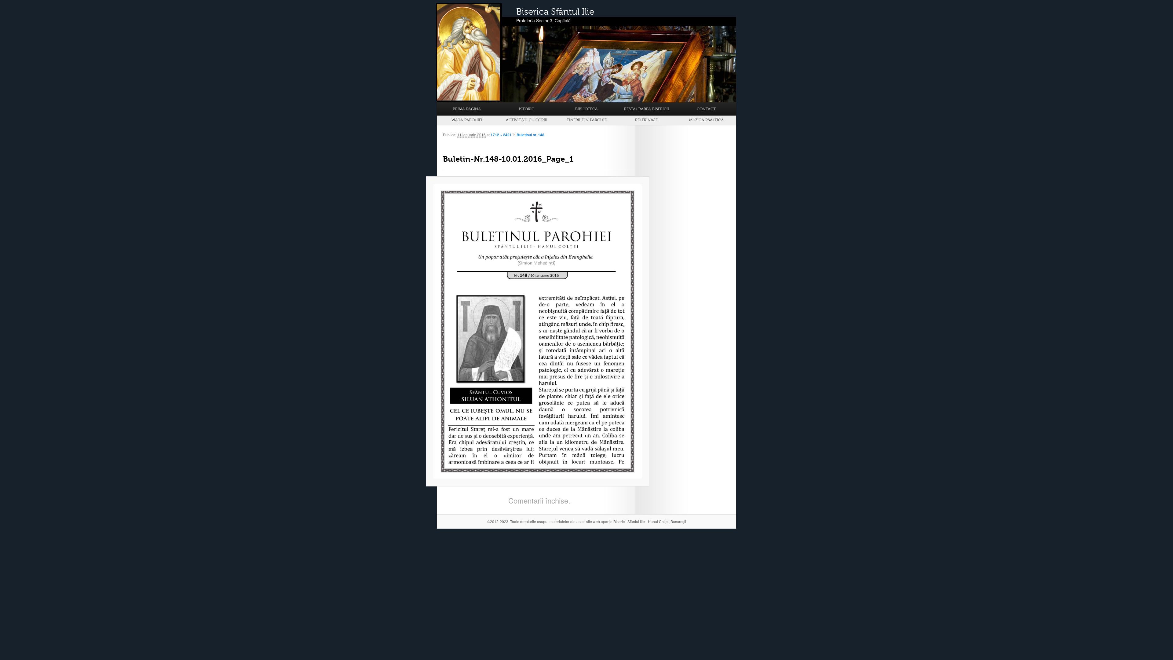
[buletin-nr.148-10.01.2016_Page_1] (537, 331)
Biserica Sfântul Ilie (555, 11)
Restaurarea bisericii (646, 109)
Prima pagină (467, 109)
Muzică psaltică (706, 120)
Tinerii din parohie (587, 120)
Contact (706, 109)
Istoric (526, 109)
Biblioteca (586, 109)
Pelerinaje (646, 120)
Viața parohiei (466, 120)
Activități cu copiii (526, 120)
